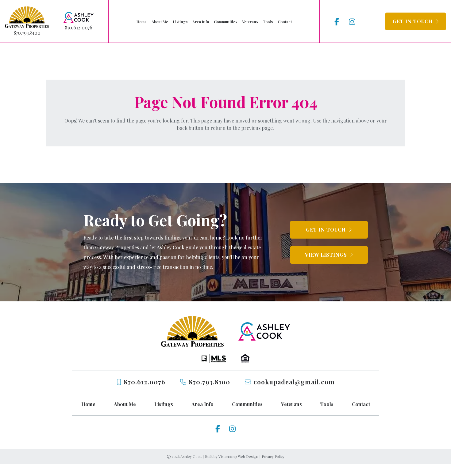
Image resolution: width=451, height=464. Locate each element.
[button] (415, 21)
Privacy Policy (273, 456)
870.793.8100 (26, 32)
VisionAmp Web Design (238, 456)
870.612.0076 (78, 27)
